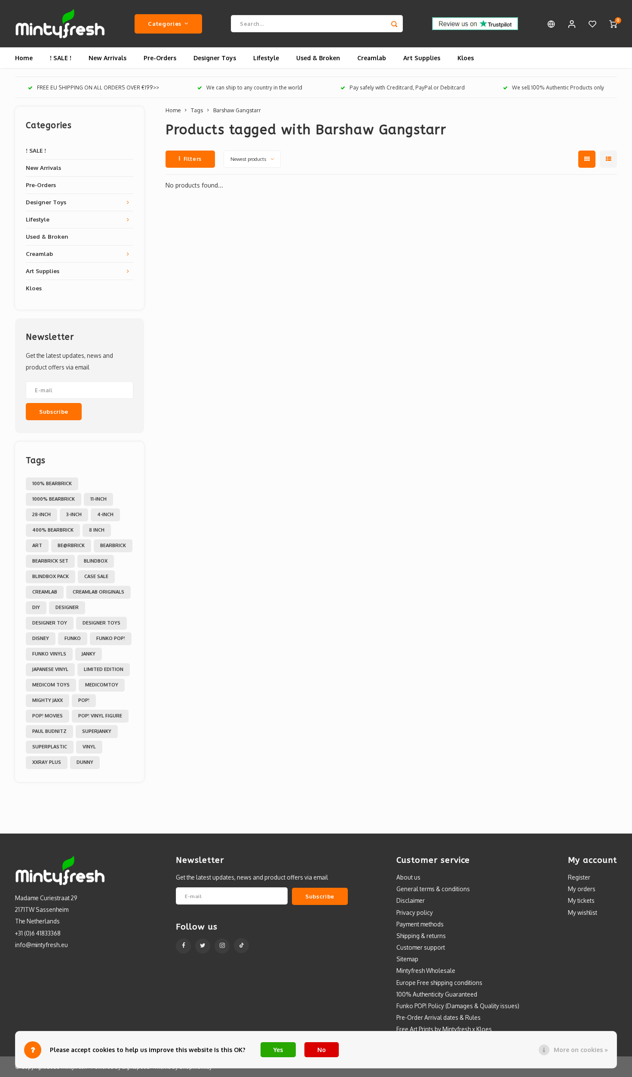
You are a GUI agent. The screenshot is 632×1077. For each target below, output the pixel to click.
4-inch (105, 514)
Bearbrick (113, 545)
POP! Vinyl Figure (100, 716)
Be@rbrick (71, 545)
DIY (36, 607)
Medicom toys (51, 685)
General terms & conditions (433, 888)
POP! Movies (47, 716)
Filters (193, 159)
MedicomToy (101, 685)
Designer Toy (49, 623)
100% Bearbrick (52, 483)
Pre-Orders (160, 58)
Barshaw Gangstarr (237, 110)
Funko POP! (110, 638)
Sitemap (407, 959)
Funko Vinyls (49, 654)
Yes (278, 1049)
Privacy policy (414, 912)
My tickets (581, 900)
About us (408, 877)
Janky (88, 654)
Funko (72, 638)
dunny (85, 762)
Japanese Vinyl (50, 669)
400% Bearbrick (53, 530)
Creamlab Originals (98, 592)
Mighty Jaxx (47, 700)
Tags (197, 110)
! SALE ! (60, 58)
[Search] (394, 23)
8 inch (96, 530)
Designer (67, 607)
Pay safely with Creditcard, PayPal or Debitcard (407, 87)
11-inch (98, 499)
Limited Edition (103, 669)
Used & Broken (318, 58)
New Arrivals (107, 58)
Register (579, 877)
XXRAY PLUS (46, 762)
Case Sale (96, 576)
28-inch (41, 514)
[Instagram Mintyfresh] (222, 946)
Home (24, 58)
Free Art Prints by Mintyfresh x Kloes (444, 1029)
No (321, 1049)
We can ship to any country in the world (254, 87)
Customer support (420, 947)
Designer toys (101, 623)
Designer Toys (214, 58)
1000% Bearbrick (53, 499)
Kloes (465, 58)
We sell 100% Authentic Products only (558, 87)
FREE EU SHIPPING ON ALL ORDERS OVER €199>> (98, 87)
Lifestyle (266, 58)
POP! (83, 700)
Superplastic (49, 747)
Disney (40, 638)
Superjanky (96, 731)
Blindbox (95, 561)
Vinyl (89, 747)
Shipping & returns (421, 935)
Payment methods (420, 924)
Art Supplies (421, 58)
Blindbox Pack (50, 576)
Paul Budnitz (49, 731)
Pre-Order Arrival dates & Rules (438, 1017)
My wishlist (582, 912)
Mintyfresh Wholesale (425, 970)
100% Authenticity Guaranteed (436, 994)
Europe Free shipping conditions (439, 982)
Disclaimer (410, 900)
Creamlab (371, 58)
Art (37, 545)
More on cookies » (581, 1049)
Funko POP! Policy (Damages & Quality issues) (457, 1005)
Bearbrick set (50, 561)
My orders (581, 888)
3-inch (74, 514)
